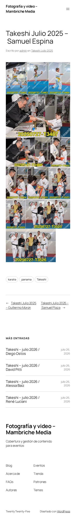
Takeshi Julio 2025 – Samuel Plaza (55, 305)
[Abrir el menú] (67, 9)
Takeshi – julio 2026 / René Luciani (23, 400)
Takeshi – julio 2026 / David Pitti (23, 367)
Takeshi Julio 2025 (42, 50)
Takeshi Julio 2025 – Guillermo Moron (21, 305)
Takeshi (41, 279)
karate (12, 279)
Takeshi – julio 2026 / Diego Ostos (23, 351)
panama (26, 279)
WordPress (63, 511)
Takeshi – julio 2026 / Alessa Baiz (23, 384)
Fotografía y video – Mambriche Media (21, 9)
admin (23, 50)
